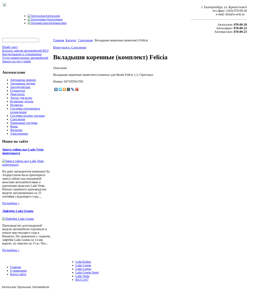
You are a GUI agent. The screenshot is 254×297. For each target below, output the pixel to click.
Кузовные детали (21, 101)
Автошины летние (22, 83)
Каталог (70, 40)
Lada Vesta (82, 276)
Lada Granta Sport (87, 272)
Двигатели (17, 94)
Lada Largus (83, 269)
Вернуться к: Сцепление (69, 47)
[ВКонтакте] (56, 89)
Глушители (17, 90)
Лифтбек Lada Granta (17, 211)
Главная (58, 40)
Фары (14, 126)
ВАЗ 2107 (82, 279)
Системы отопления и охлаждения (25, 110)
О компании (18, 270)
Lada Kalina (83, 261)
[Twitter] (60, 89)
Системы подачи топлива (27, 115)
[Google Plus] (77, 89)
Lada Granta (83, 265)
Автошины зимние (23, 80)
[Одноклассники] (64, 89)
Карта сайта (18, 274)
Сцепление (17, 119)
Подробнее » (10, 203)
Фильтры (16, 130)
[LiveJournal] (73, 89)
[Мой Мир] (68, 89)
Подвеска (16, 105)
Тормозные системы (24, 123)
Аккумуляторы (20, 87)
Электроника (19, 133)
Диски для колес (21, 97)
